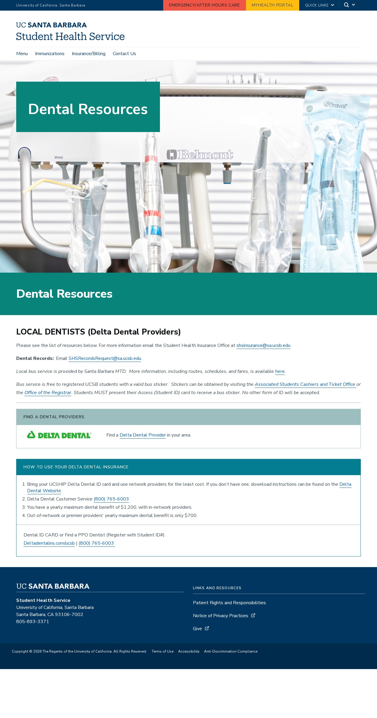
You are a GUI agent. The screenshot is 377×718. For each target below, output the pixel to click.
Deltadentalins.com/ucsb (49, 543)
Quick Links (316, 5)
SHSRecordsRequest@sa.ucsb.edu (105, 358)
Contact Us (124, 53)
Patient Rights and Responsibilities (229, 603)
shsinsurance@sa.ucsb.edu (263, 345)
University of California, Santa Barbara (50, 5)
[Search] (350, 5)
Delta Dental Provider (143, 435)
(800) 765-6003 (111, 499)
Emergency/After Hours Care (204, 5)
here (280, 371)
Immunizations (50, 53)
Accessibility (188, 651)
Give (197, 628)
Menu (22, 53)
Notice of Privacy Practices (220, 615)
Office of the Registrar (47, 392)
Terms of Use (162, 651)
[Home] (72, 38)
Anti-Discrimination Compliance (230, 651)
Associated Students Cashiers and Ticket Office (305, 384)
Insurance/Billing (88, 53)
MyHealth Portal (272, 5)
